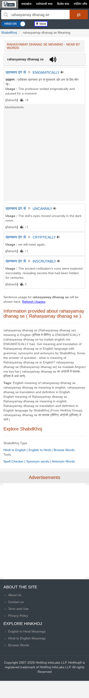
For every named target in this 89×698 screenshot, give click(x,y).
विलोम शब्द (63, 4)
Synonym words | (39, 461)
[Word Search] (6, 14)
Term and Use (18, 609)
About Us (14, 595)
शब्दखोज (26, 4)
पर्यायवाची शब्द (44, 4)
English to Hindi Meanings (27, 631)
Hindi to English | (16, 450)
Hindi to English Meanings (27, 638)
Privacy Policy (18, 615)
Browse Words (64, 450)
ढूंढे (79, 14)
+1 (25, 226)
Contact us (16, 602)
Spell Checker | (14, 461)
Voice (42, 23)
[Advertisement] (44, 156)
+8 (25, 99)
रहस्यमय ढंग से (15, 72)
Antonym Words (63, 461)
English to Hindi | (41, 450)
